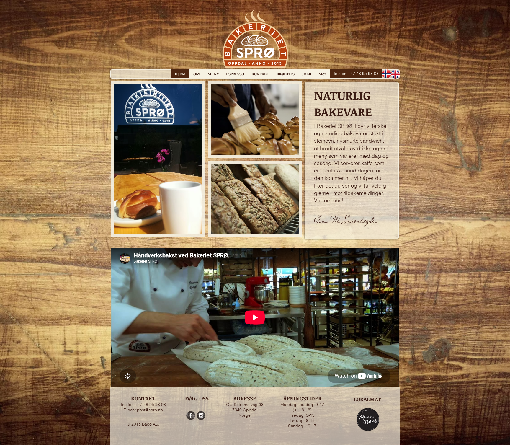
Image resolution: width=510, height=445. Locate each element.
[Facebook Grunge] (190, 415)
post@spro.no (150, 410)
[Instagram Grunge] (201, 415)
